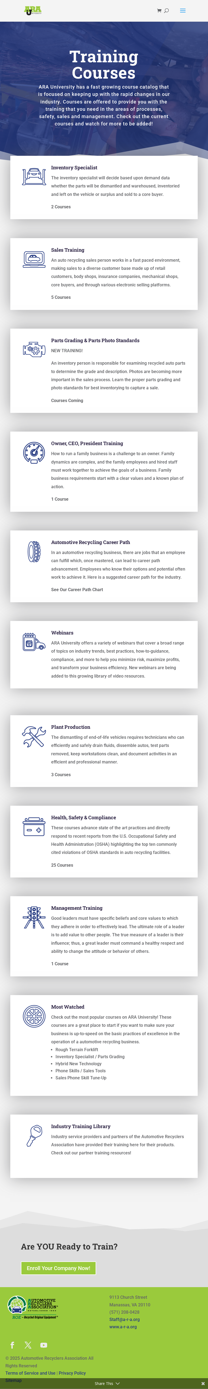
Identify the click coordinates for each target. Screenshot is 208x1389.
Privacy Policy (72, 1373)
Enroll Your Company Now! (58, 1268)
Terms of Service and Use (30, 1373)
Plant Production (70, 727)
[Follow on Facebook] (12, 1345)
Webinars (62, 632)
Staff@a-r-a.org (124, 1319)
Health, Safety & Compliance (83, 817)
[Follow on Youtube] (43, 1345)
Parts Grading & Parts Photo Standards (95, 340)
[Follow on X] (28, 1345)
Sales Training (67, 250)
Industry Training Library (80, 1126)
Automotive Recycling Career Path (90, 542)
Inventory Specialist (74, 167)
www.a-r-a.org (123, 1326)
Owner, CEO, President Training (87, 443)
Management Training (77, 908)
